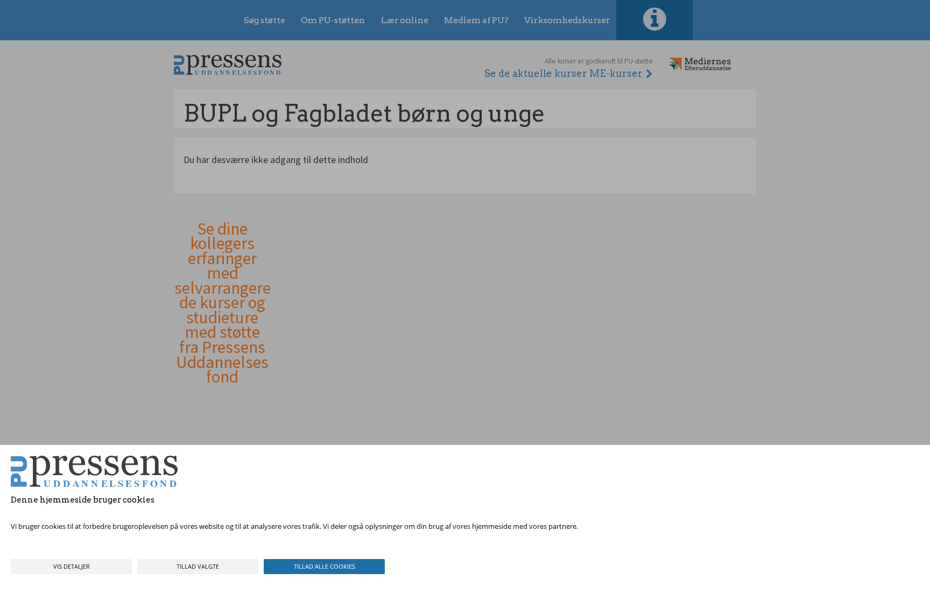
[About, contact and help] (654, 20)
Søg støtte (264, 20)
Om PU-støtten (333, 20)
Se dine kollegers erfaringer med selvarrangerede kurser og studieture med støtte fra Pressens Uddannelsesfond (222, 303)
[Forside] (227, 65)
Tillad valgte (198, 566)
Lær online (404, 20)
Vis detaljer (71, 566)
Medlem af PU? (476, 20)
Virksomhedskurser (567, 20)
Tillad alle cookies (324, 566)
